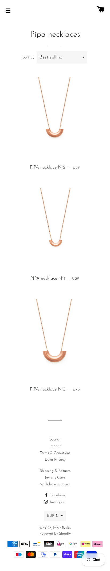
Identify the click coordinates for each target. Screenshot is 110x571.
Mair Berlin (62, 528)
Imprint (55, 446)
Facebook (57, 495)
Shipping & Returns (55, 471)
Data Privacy (55, 460)
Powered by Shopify (55, 534)
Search (55, 440)
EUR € (52, 516)
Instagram (57, 502)
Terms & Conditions (55, 453)
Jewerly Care (55, 478)
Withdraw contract (55, 484)
